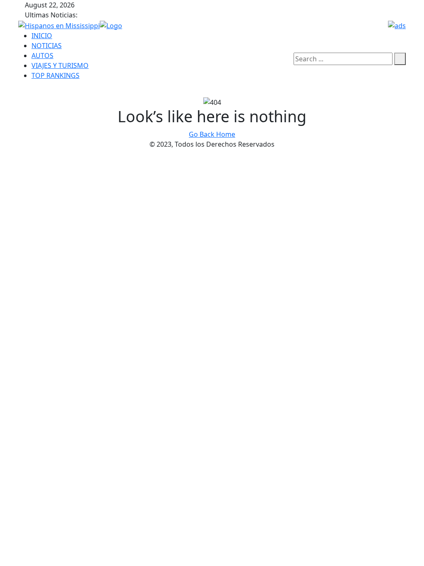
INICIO (41, 35)
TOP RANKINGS (55, 75)
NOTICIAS (46, 45)
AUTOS (42, 55)
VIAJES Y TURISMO (60, 65)
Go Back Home (212, 134)
